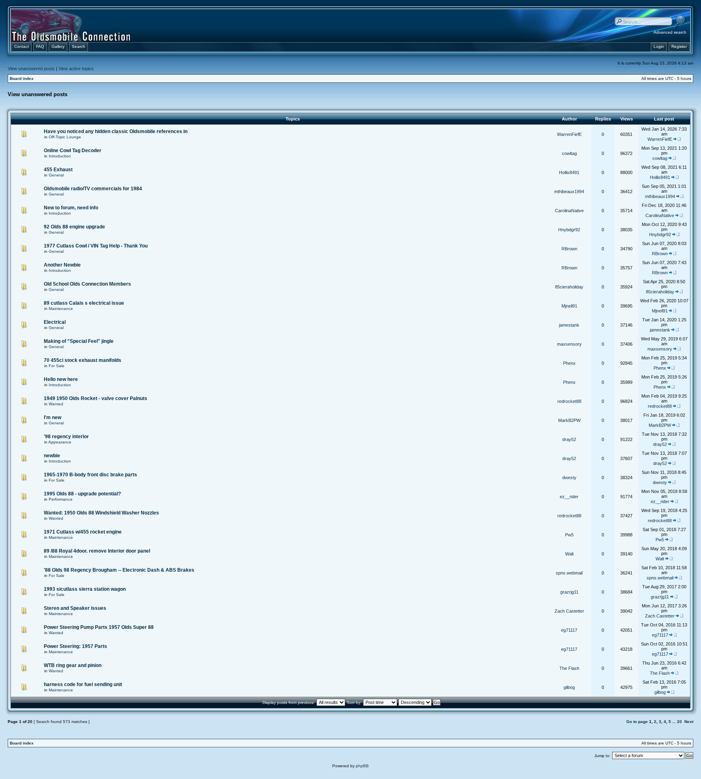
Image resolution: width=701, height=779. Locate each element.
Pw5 (569, 534)
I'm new (52, 417)
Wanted (56, 404)
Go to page (637, 721)
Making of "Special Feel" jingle (79, 341)
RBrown (569, 248)
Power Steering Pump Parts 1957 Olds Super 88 (99, 627)
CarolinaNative (569, 210)
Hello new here (61, 379)
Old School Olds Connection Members (87, 284)
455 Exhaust (58, 169)
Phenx (569, 363)
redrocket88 (569, 401)
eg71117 (569, 630)
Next (688, 721)
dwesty (569, 477)
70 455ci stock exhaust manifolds (82, 360)
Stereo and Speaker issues (75, 608)
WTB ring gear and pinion (72, 665)
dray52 (569, 439)
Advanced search (670, 32)
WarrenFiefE (569, 134)
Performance (61, 499)
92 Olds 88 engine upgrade (74, 227)
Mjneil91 (569, 305)
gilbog (569, 687)
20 (679, 721)
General (56, 175)
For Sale (57, 366)
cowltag (569, 153)
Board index (22, 78)
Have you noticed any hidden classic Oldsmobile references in (115, 131)
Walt (569, 553)
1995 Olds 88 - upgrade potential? (82, 494)
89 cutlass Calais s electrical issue (84, 303)
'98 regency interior (66, 436)
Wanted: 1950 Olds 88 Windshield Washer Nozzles (101, 513)
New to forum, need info (71, 208)
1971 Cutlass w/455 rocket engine (83, 532)
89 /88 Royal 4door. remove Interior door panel (97, 551)
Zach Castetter (569, 611)
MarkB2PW (569, 420)
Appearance (59, 442)
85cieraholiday (569, 286)
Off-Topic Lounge (65, 137)
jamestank (569, 325)
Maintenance (61, 308)
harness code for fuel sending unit (83, 684)
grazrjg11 (569, 592)
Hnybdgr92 (569, 229)
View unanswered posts (31, 68)
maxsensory (569, 344)
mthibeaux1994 (569, 191)
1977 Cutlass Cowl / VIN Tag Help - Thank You (96, 246)
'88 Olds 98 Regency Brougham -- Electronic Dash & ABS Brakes (119, 570)
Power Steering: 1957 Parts (75, 646)
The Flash (569, 668)
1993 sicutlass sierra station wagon (85, 589)
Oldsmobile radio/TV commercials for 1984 (93, 189)
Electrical (55, 322)
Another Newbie (62, 265)
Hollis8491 (569, 172)
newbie (52, 455)
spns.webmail (569, 572)
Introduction (60, 156)
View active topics (76, 68)
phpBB (362, 766)
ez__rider (569, 496)
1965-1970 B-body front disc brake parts (90, 475)
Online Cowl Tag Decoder (72, 150)
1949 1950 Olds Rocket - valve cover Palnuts (95, 398)
